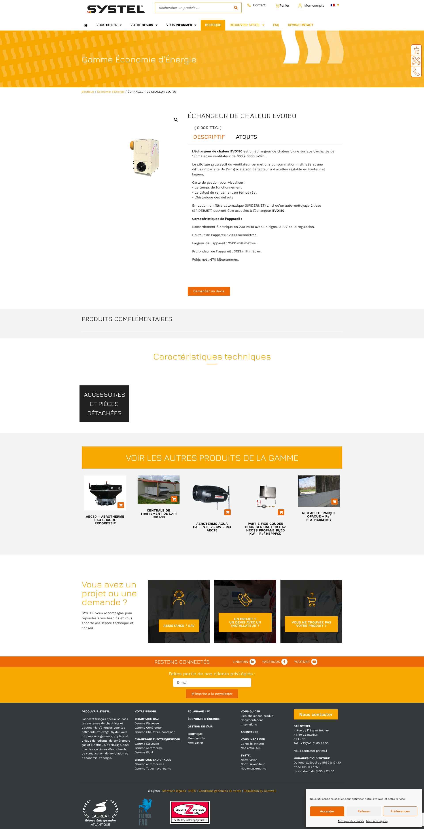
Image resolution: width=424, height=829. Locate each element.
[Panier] (282, 5)
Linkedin (240, 662)
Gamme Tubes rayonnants (153, 768)
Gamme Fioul (144, 752)
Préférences (400, 811)
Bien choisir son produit (257, 715)
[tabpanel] (265, 211)
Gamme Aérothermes (149, 764)
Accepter (327, 811)
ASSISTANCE (249, 732)
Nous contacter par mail (310, 750)
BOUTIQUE (195, 734)
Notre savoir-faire (253, 764)
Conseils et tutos (253, 743)
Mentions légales (377, 821)
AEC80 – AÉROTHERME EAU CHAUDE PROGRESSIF (105, 520)
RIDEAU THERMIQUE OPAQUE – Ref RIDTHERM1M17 (319, 516)
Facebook (271, 662)
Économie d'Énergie (156, 59)
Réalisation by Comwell (260, 790)
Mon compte (314, 6)
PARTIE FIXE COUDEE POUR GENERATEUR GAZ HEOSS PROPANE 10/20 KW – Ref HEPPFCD (265, 529)
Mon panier (195, 742)
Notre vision (249, 760)
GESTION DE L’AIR (200, 726)
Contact (259, 5)
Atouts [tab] (246, 137)
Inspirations (249, 724)
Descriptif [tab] (209, 137)
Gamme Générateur (148, 727)
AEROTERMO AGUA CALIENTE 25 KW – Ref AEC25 (212, 527)
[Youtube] (314, 662)
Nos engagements (253, 768)
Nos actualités (251, 748)
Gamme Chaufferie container (155, 732)
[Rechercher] (235, 7)
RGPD (192, 790)
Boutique (88, 91)
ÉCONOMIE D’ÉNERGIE (204, 719)
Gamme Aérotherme (149, 748)
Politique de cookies (351, 821)
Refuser (364, 811)
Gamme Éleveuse (147, 723)
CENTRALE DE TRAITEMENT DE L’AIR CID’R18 (158, 513)
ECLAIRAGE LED (199, 711)
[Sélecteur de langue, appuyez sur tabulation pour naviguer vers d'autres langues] (334, 5)
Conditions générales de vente (220, 790)
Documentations (252, 720)
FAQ (276, 25)
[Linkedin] (253, 662)
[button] (176, 120)
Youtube (302, 662)
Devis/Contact (300, 25)
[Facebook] (284, 662)
